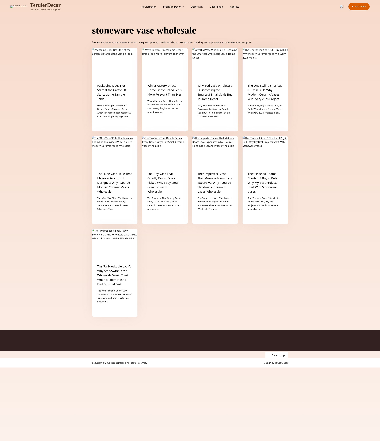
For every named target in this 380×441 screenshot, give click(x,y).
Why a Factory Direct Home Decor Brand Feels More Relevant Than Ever (164, 90)
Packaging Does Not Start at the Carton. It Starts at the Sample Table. (111, 92)
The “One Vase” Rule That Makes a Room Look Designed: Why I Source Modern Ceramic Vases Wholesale (114, 183)
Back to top (278, 355)
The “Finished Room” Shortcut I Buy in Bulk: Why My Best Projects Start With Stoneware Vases (263, 183)
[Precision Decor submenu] (183, 7)
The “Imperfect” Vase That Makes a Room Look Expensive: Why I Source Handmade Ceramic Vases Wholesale (215, 183)
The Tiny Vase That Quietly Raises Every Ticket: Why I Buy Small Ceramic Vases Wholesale (163, 183)
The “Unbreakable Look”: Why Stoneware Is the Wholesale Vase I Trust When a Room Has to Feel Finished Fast (114, 275)
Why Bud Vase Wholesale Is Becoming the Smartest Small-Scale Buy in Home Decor (215, 92)
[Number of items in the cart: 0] (334, 7)
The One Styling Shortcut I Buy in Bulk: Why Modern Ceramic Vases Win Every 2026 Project (265, 92)
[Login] (327, 7)
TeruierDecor (45, 5)
